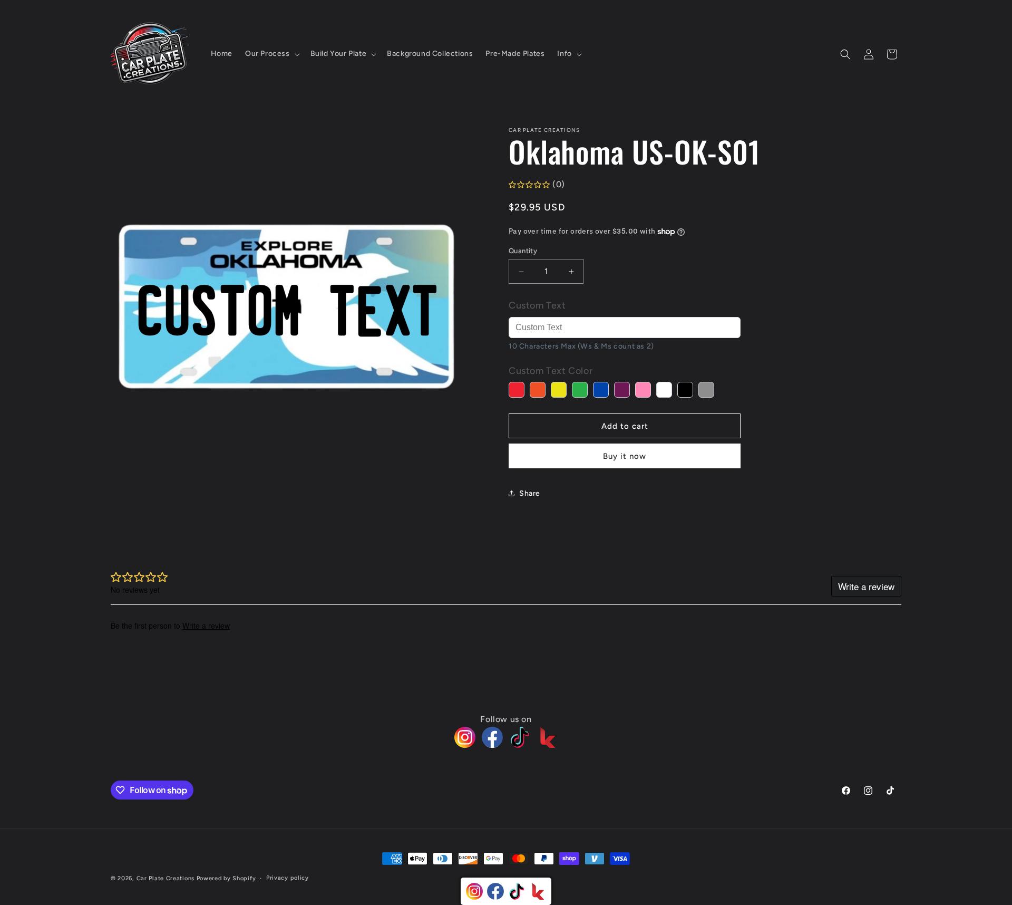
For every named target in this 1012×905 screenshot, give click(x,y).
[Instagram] (464, 737)
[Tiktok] (519, 737)
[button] (271, 54)
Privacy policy (287, 877)
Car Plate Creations (165, 878)
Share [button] (529, 493)
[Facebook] (492, 737)
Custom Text (537, 305)
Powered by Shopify (226, 878)
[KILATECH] (547, 737)
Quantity (523, 251)
